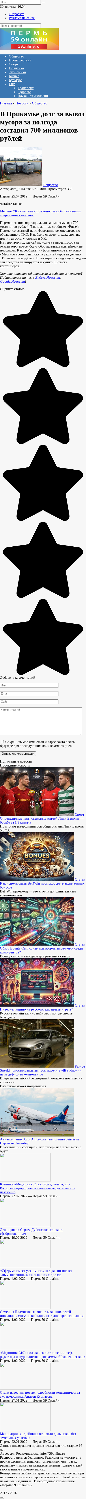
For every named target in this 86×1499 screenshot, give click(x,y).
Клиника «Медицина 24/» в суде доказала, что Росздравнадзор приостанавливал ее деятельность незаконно (37, 1188)
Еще (12, 84)
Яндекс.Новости (47, 277)
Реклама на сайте (22, 18)
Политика (16, 68)
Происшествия (20, 60)
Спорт (13, 64)
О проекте (16, 14)
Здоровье (24, 92)
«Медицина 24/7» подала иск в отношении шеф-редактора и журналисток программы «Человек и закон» (42, 1355)
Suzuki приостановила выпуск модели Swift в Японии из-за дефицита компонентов (41, 1072)
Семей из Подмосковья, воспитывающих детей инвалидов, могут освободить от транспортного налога (42, 1314)
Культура (15, 80)
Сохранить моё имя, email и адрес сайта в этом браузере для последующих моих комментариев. (37, 744)
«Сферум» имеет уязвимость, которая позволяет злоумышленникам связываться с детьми (36, 1272)
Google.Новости (12, 281)
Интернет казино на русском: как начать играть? (36, 1009)
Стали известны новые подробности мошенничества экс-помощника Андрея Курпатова (40, 1394)
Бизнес (14, 76)
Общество (16, 56)
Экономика (17, 72)
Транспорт (26, 88)
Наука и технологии (33, 96)
